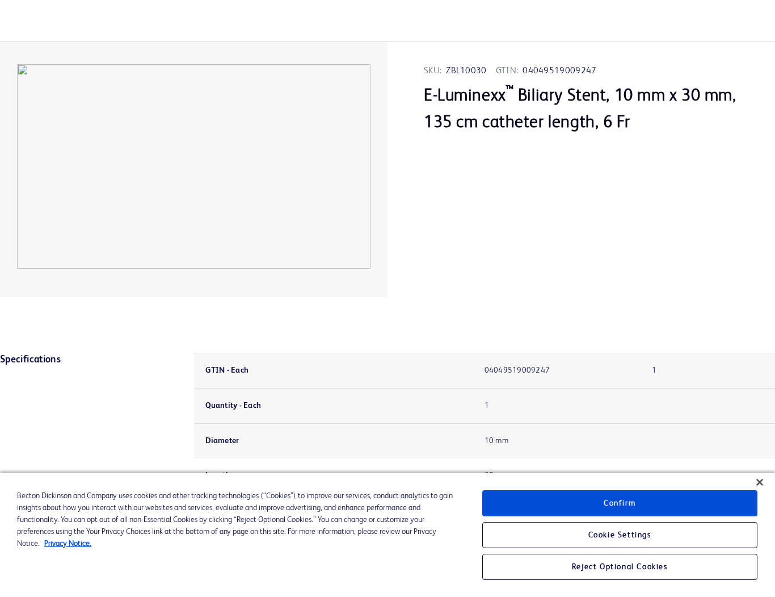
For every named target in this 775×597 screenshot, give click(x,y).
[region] (387, 535)
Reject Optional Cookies (620, 567)
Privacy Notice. (67, 544)
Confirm (619, 503)
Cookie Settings (619, 535)
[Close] (759, 482)
